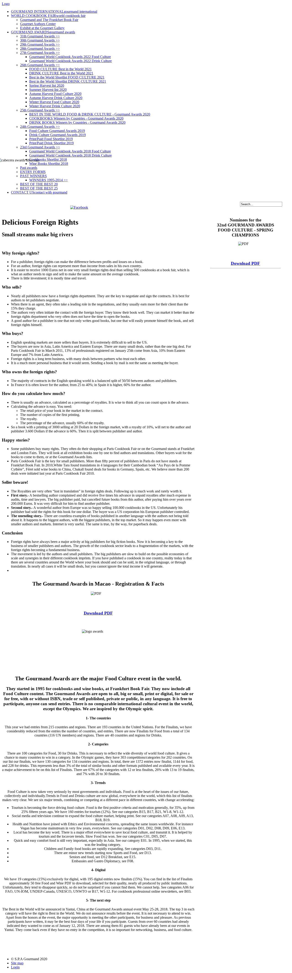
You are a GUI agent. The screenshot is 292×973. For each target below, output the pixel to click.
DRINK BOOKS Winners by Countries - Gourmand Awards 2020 (77, 122)
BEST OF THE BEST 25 (39, 188)
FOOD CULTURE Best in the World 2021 (60, 69)
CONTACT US (39, 192)
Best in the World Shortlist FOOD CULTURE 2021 (66, 77)
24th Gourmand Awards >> (40, 127)
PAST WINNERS (33, 176)
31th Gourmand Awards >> (40, 36)
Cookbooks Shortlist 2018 (48, 159)
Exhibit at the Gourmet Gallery (42, 28)
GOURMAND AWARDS (43, 32)
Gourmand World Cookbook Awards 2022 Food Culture (70, 57)
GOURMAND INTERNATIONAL (54, 11)
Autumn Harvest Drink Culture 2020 (55, 98)
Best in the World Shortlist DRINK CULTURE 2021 (67, 81)
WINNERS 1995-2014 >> (48, 180)
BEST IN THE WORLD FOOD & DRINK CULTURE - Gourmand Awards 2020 (89, 114)
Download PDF (98, 613)
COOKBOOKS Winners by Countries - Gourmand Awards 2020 (76, 118)
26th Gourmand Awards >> (40, 65)
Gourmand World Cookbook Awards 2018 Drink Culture (70, 155)
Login (15, 967)
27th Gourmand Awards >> (40, 53)
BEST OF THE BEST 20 (39, 184)
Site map (17, 963)
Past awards (28, 168)
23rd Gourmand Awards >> (40, 147)
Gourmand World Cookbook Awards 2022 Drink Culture (70, 61)
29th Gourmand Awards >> (40, 44)
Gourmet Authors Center (38, 24)
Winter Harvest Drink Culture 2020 (54, 106)
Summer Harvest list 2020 (48, 90)
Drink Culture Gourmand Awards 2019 (57, 135)
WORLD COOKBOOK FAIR (48, 16)
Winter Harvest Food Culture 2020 (54, 102)
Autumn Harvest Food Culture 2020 (55, 94)
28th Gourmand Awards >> (40, 48)
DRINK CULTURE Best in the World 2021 (61, 73)
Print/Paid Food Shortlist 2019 (51, 139)
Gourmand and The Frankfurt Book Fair (49, 20)
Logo (6, 4)
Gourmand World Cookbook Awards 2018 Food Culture (70, 151)
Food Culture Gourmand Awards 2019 (57, 131)
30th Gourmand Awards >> (40, 40)
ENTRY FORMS (33, 172)
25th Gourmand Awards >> (40, 110)
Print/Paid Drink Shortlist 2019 (51, 143)
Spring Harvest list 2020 (46, 85)
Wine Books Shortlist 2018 (48, 164)
